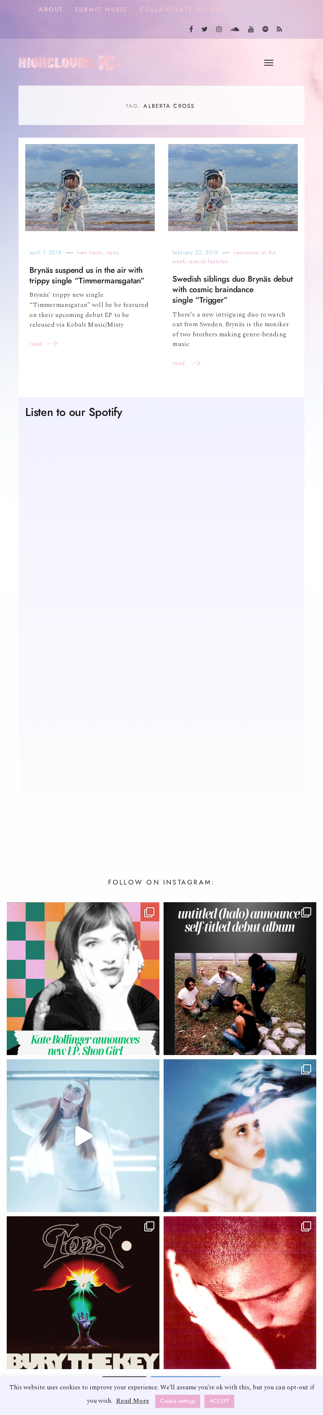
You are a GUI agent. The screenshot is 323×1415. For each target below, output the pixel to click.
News (112, 252)
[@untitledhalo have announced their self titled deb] (240, 978)
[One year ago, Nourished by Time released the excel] (240, 1292)
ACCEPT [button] (219, 1401)
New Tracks (90, 252)
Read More (132, 1401)
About (51, 9)
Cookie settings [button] (177, 1401)
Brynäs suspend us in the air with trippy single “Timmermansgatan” (87, 275)
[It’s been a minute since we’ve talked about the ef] (83, 978)
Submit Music (102, 9)
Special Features (208, 261)
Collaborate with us (183, 9)
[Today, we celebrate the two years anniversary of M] (240, 1135)
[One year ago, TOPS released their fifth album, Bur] (83, 1292)
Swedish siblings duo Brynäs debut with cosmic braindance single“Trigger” (232, 289)
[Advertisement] (161, 762)
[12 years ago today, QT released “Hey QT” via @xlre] (83, 1135)
